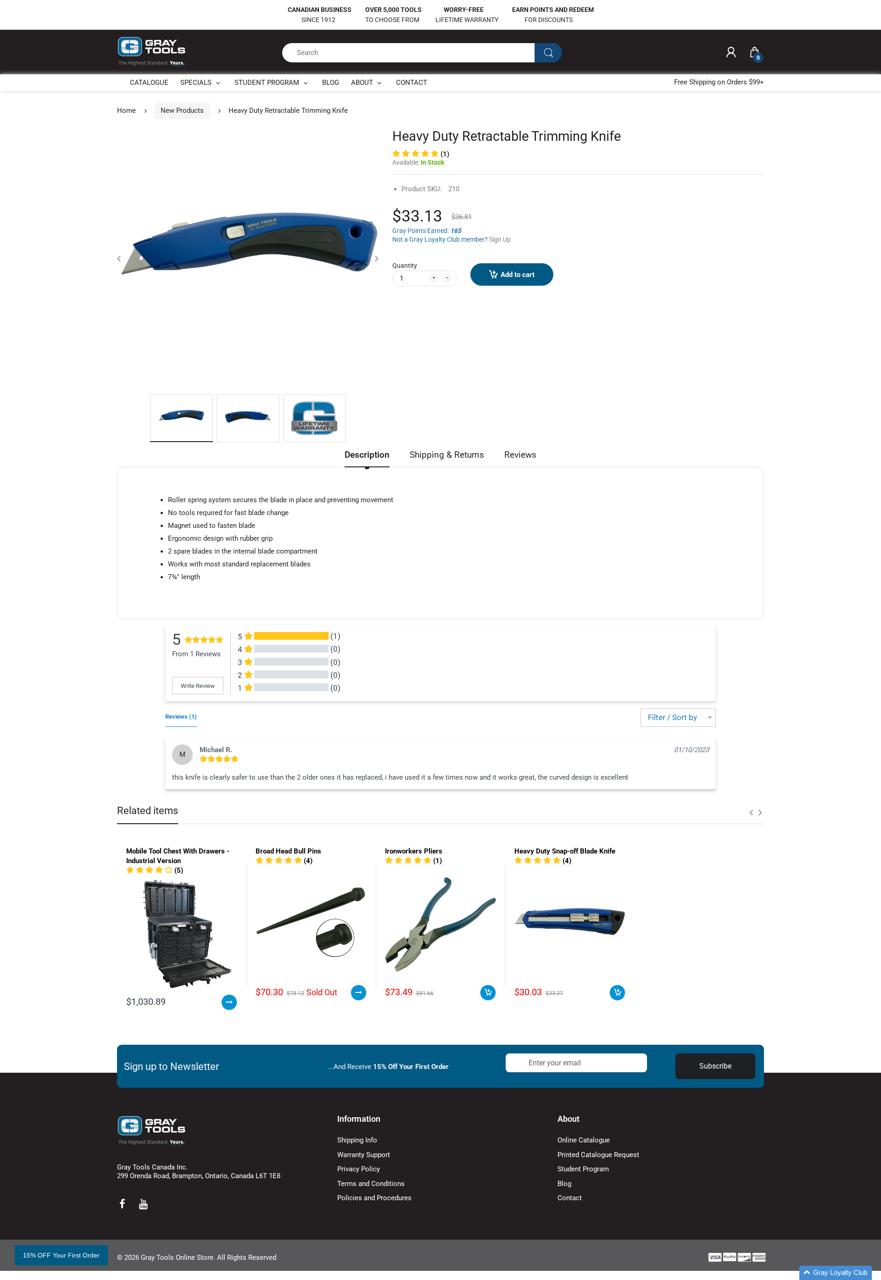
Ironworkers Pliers (413, 851)
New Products (182, 110)
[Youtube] (143, 1204)
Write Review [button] (198, 685)
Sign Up (500, 239)
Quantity (404, 265)
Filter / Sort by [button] (672, 717)
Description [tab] (367, 454)
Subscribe (715, 1066)
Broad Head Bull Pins (288, 851)
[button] (154, 870)
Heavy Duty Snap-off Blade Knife (564, 851)
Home (126, 110)
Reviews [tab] (520, 454)
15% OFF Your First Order (61, 1255)
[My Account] (731, 53)
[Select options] (229, 1002)
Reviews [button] (181, 716)
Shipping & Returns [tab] (447, 454)
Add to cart (518, 275)
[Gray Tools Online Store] (151, 52)
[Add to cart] (488, 993)
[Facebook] (122, 1204)
